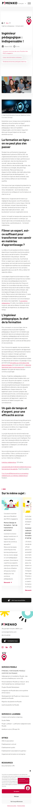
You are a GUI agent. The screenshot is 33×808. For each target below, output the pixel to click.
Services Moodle (9, 667)
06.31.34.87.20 (6, 635)
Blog (7, 23)
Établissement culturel (9, 744)
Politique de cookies (11, 805)
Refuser (16, 796)
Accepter (16, 791)
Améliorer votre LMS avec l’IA (10, 729)
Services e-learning (11, 714)
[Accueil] (9, 4)
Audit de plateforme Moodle (10, 705)
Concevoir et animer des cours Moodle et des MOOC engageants (15, 52)
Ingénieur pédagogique (9, 462)
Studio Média (6, 720)
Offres (5, 738)
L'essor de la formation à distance (12, 57)
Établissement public (8, 747)
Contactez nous (13, 641)
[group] (11, 541)
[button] (30, 771)
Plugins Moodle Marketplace (10, 687)
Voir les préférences (17, 801)
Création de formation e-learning (12, 717)
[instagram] (2, 647)
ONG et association (8, 741)
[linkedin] (7, 647)
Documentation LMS (8, 766)
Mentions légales (21, 805)
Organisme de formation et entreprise (13, 754)
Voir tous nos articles (18, 600)
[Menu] (29, 3)
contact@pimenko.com (9, 632)
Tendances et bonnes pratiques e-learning (14, 61)
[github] (11, 647)
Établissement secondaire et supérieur (14, 751)
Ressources (7, 763)
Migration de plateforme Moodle (12, 701)
